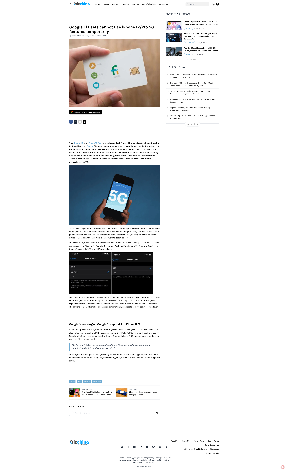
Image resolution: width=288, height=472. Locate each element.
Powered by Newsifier (144, 466)
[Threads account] (159, 447)
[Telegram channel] (166, 447)
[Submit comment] (157, 413)
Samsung (189, 43)
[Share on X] (75, 122)
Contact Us (163, 4)
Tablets (126, 4)
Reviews (135, 4)
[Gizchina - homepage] (81, 4)
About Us (174, 441)
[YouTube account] (147, 447)
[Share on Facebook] (71, 122)
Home (97, 4)
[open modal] (217, 4)
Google (90, 146)
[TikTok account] (141, 447)
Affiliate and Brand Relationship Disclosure (201, 449)
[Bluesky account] (153, 447)
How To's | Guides (148, 4)
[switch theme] (213, 4)
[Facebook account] (128, 447)
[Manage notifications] (283, 467)
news (79, 381)
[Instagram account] (134, 447)
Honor (188, 28)
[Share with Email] (80, 122)
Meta (187, 55)
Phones (105, 4)
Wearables (115, 4)
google (72, 381)
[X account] (122, 447)
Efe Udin (77, 36)
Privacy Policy (199, 441)
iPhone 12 (78, 143)
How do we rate (212, 453)
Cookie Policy (213, 441)
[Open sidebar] (70, 4)
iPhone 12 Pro (94, 143)
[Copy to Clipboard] (84, 122)
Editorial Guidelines (210, 445)
